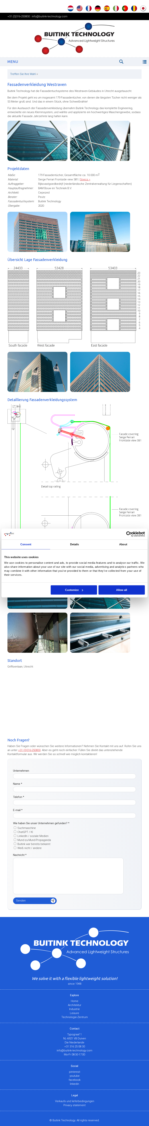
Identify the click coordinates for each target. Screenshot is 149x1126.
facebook (74, 1079)
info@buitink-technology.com (49, 16)
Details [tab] (74, 544)
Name (17, 784)
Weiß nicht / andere (29, 848)
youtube (75, 1075)
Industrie (74, 1009)
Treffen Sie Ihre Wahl (24, 74)
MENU (12, 61)
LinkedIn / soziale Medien (33, 836)
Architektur (74, 1005)
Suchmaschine (26, 828)
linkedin (74, 1084)
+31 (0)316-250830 (18, 16)
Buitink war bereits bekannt (33, 844)
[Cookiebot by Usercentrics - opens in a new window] (129, 534)
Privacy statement (74, 1105)
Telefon (18, 797)
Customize (72, 589)
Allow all (121, 589)
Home (74, 1001)
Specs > (85, 179)
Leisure (74, 1013)
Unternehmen (21, 770)
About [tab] (123, 544)
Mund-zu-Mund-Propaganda (34, 840)
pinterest (74, 1071)
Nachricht (20, 855)
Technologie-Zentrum (74, 1017)
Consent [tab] (25, 544)
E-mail (18, 810)
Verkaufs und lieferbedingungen (74, 1101)
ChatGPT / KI (25, 832)
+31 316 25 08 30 (74, 1046)
